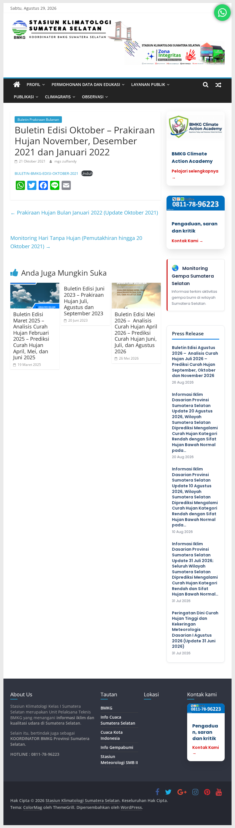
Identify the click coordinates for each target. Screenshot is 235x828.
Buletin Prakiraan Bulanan (38, 119)
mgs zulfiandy (65, 161)
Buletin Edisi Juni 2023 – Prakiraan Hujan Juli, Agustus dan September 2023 (84, 300)
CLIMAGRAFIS (58, 96)
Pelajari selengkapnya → (195, 174)
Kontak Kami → (187, 241)
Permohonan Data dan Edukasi (86, 84)
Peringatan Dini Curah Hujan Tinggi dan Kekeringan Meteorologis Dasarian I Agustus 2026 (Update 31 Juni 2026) (195, 629)
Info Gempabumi (117, 747)
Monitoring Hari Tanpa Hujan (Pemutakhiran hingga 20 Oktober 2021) (76, 242)
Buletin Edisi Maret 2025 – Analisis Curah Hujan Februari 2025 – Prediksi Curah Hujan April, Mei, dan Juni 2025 (31, 336)
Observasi (92, 96)
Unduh (87, 173)
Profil (33, 84)
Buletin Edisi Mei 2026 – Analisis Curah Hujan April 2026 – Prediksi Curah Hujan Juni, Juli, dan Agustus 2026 (136, 333)
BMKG (106, 708)
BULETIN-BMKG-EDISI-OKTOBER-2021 (46, 173)
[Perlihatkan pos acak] (218, 85)
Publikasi (24, 96)
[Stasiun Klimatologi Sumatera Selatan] (16, 85)
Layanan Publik (148, 84)
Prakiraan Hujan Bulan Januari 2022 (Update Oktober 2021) (84, 212)
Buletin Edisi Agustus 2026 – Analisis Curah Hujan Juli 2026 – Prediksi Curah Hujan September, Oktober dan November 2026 (195, 361)
